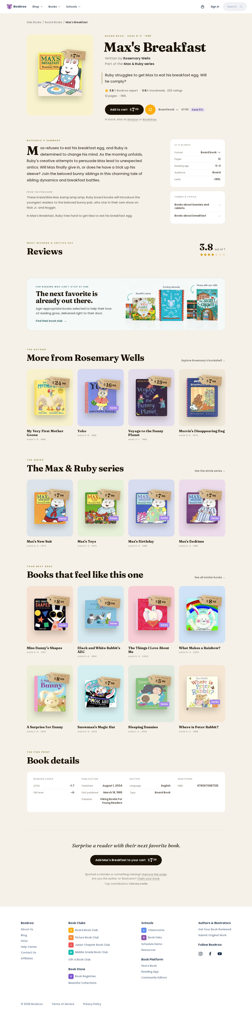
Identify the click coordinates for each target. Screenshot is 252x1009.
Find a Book (149, 966)
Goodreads (157, 90)
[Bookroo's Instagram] (200, 953)
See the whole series (210, 471)
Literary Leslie (138, 884)
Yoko (81, 431)
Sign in (215, 6)
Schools (71, 6)
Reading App (150, 971)
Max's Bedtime (191, 541)
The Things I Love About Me (148, 650)
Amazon (132, 119)
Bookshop (149, 119)
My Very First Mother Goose (45, 433)
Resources (148, 950)
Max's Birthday (141, 541)
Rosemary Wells (136, 58)
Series (113, 407)
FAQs (24, 941)
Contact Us (28, 952)
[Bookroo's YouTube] (219, 953)
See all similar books (209, 577)
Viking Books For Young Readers (111, 801)
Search (232, 6)
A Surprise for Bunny (45, 727)
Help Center (29, 947)
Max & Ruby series (139, 63)
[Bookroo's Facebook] (210, 953)
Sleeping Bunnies (143, 727)
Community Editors (154, 977)
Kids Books (34, 22)
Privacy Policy (92, 1004)
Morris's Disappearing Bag (202, 431)
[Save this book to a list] (150, 110)
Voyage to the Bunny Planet (145, 433)
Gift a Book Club (79, 959)
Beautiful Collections (82, 983)
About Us (27, 929)
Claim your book (148, 878)
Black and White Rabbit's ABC (98, 650)
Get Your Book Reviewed (214, 929)
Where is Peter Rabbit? (199, 727)
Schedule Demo (151, 944)
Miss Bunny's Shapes (44, 648)
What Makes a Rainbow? (199, 648)
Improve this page (154, 874)
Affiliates (27, 958)
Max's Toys (86, 541)
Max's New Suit (39, 541)
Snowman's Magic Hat (96, 727)
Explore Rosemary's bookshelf (203, 360)
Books (53, 6)
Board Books (53, 22)
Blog (24, 935)
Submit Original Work (212, 935)
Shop (35, 6)
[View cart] (202, 6)
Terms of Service (63, 1004)
